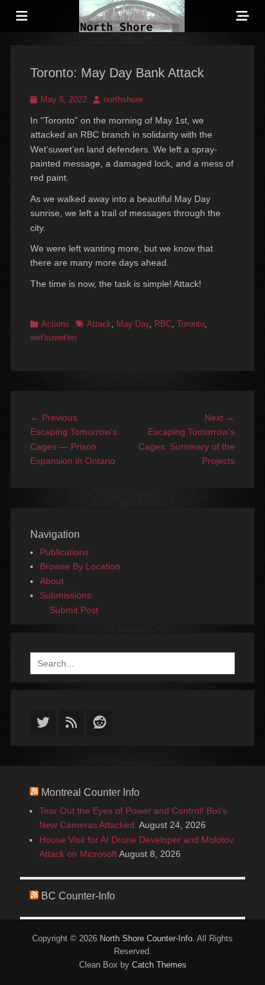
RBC (163, 324)
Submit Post (74, 610)
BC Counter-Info (78, 895)
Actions (55, 324)
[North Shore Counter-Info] (132, 16)
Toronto (191, 324)
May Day (132, 324)
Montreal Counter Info (90, 792)
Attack (99, 324)
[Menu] (21, 16)
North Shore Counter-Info (146, 938)
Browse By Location (80, 566)
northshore (123, 99)
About (52, 581)
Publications (64, 552)
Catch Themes (159, 965)
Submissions (65, 595)
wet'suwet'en (53, 337)
